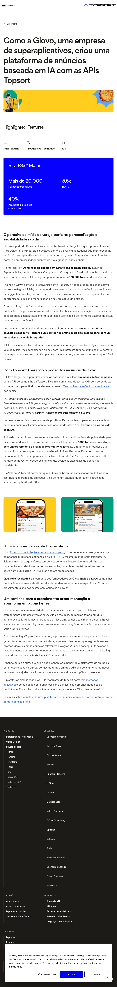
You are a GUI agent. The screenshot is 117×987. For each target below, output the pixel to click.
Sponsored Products (57, 736)
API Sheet (51, 906)
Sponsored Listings (56, 867)
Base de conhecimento (58, 916)
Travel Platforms (55, 876)
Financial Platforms (56, 774)
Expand (50, 764)
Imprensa (10, 937)
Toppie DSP (12, 777)
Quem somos (12, 901)
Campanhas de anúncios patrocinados (86, 386)
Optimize (51, 829)
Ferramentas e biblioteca (59, 911)
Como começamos (15, 906)
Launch (50, 792)
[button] (4, 5)
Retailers (51, 839)
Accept (71, 974)
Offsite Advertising (56, 820)
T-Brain (10, 751)
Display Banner (54, 755)
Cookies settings (47, 974)
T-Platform (11, 762)
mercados (92, 680)
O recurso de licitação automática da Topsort (37, 552)
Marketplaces (53, 801)
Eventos (10, 942)
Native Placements (56, 811)
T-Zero (9, 767)
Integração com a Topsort (60, 921)
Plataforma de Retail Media (19, 736)
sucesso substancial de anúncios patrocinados (83, 289)
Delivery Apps (54, 746)
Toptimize (11, 787)
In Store (50, 783)
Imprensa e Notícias (16, 911)
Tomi (8, 772)
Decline (96, 974)
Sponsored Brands (56, 857)
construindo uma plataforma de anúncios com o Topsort (57, 697)
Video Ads (52, 885)
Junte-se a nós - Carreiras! (19, 916)
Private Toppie (13, 746)
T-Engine (10, 757)
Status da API (53, 901)
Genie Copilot (13, 741)
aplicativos (10, 684)
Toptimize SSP (13, 782)
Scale (49, 848)
